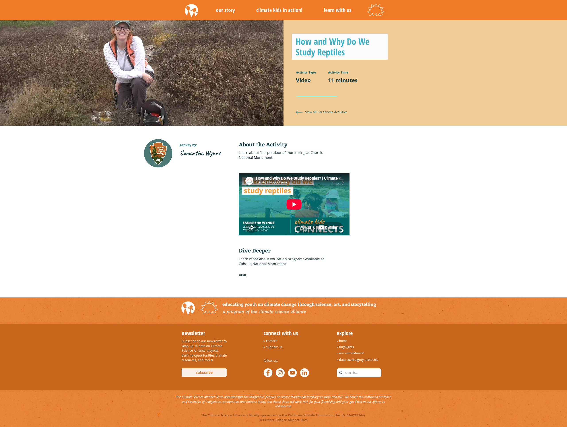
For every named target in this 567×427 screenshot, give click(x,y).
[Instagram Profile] (280, 372)
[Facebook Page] (268, 372)
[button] (225, 10)
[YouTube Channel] (292, 372)
